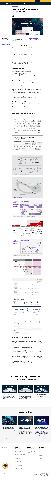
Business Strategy (18, 451)
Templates (12, 3)
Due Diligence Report (18, 458)
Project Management (18, 465)
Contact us (47, 3)
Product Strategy (18, 462)
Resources (26, 3)
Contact (40, 455)
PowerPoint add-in (19, 3)
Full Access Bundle (18, 468)
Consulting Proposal (18, 448)
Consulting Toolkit (18, 450)
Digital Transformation (19, 461)
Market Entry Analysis (19, 455)
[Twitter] (4, 474)
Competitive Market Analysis (20, 454)
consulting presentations (33, 38)
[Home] (5, 3)
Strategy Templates (30, 452)
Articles (40, 450)
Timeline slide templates (5, 43)
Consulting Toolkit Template (22, 106)
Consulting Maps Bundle (19, 457)
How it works (41, 448)
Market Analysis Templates (31, 451)
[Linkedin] (2, 474)
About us (40, 454)
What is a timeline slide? (5, 39)
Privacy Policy (41, 458)
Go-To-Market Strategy (19, 464)
